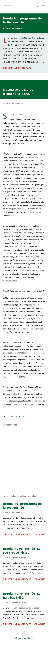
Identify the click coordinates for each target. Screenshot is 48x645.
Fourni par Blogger (25, 638)
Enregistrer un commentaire (17, 68)
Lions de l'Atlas (17, 417)
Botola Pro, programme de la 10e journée (22, 20)
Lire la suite (39, 534)
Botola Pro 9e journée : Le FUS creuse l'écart (21, 550)
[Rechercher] (37, 6)
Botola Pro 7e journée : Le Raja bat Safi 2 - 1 (21, 595)
